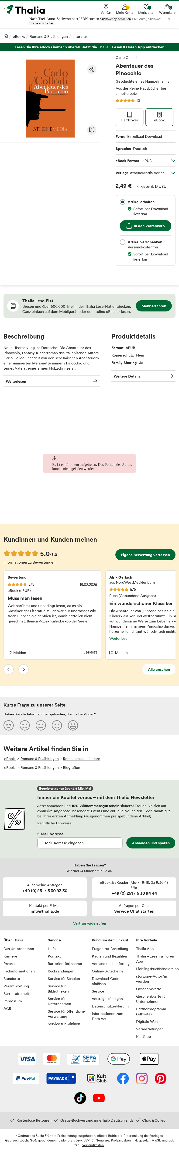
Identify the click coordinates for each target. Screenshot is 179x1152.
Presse (9, 963)
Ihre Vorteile (146, 940)
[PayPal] (26, 1079)
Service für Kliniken (64, 1023)
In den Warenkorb (149, 225)
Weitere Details (127, 376)
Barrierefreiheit (16, 993)
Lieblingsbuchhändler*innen (156, 968)
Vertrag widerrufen (89, 923)
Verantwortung (16, 986)
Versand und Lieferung (111, 963)
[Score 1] (8, 725)
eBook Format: (134, 160)
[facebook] (123, 1079)
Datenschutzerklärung (110, 1006)
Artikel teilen (91, 69)
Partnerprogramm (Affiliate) (151, 1011)
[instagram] (142, 1079)
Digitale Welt (147, 1021)
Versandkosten (93, 1145)
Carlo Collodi (127, 57)
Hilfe (52, 948)
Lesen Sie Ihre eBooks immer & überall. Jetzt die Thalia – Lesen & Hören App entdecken (89, 47)
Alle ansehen (159, 669)
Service (54, 940)
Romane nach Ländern (81, 758)
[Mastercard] (51, 1059)
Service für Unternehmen (59, 1001)
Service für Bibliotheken (58, 988)
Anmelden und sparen (151, 842)
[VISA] (27, 1059)
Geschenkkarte (148, 988)
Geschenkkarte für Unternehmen (151, 999)
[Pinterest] (160, 1079)
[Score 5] (73, 725)
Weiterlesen (16, 381)
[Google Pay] (118, 1059)
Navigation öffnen (6, 21)
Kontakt (54, 956)
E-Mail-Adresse (50, 833)
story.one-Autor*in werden (151, 979)
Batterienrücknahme (65, 963)
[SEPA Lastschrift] (83, 1059)
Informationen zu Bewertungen (29, 562)
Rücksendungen (61, 971)
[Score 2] (25, 725)
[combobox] (122, 202)
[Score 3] (41, 725)
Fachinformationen (19, 971)
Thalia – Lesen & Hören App (155, 959)
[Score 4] (57, 725)
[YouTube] (99, 1098)
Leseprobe (91, 130)
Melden (19, 652)
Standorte (11, 978)
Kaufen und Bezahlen (109, 956)
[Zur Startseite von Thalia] (26, 9)
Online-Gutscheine (108, 971)
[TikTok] (80, 1098)
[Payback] (61, 1079)
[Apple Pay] (149, 1059)
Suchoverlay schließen (115, 19)
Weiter (23, 669)
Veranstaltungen (150, 1029)
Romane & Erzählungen (49, 36)
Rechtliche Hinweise (54, 823)
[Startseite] (5, 36)
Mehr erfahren (153, 305)
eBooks (19, 36)
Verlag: (140, 172)
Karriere (10, 956)
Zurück (8, 669)
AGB (7, 1008)
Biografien (71, 767)
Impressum (12, 1001)
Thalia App (145, 948)
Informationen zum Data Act (107, 1016)
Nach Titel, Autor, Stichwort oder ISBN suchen (64, 19)
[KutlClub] (97, 1079)
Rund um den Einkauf (110, 940)
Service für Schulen (64, 978)
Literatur (79, 36)
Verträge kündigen (107, 998)
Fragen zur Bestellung (110, 948)
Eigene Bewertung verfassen (145, 554)
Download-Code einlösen (105, 981)
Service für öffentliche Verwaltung (66, 1014)
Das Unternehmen (18, 948)
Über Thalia (13, 940)
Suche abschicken (41, 23)
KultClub (143, 1036)
